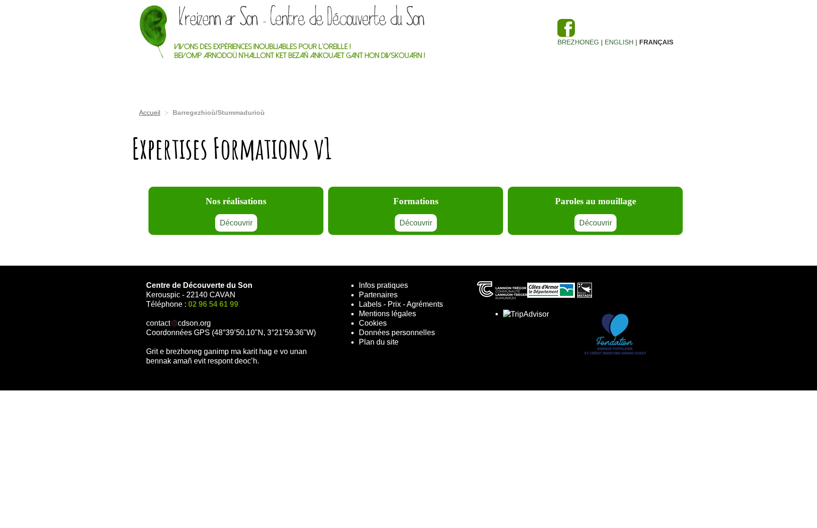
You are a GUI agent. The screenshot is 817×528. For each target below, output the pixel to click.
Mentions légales (387, 314)
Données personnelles (397, 333)
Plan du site (379, 342)
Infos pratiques (383, 285)
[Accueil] (337, 33)
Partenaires (378, 295)
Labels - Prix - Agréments (401, 304)
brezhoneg (578, 42)
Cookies (373, 323)
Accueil (149, 112)
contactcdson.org (178, 323)
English (619, 42)
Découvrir (236, 223)
